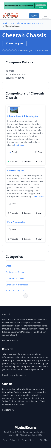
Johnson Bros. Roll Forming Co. (22, 116)
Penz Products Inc (16, 222)
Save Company (16, 43)
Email (14, 152)
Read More (19, 145)
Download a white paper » (14, 375)
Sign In (34, 15)
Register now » (9, 409)
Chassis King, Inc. (16, 170)
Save (40, 152)
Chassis (9, 265)
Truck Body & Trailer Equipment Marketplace (22, 23)
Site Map (44, 440)
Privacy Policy (9, 440)
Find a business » (10, 340)
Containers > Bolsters (15, 272)
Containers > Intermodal (17, 284)
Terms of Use (28, 440)
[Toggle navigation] (45, 16)
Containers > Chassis (15, 278)
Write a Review (41, 50)
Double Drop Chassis (15, 291)
